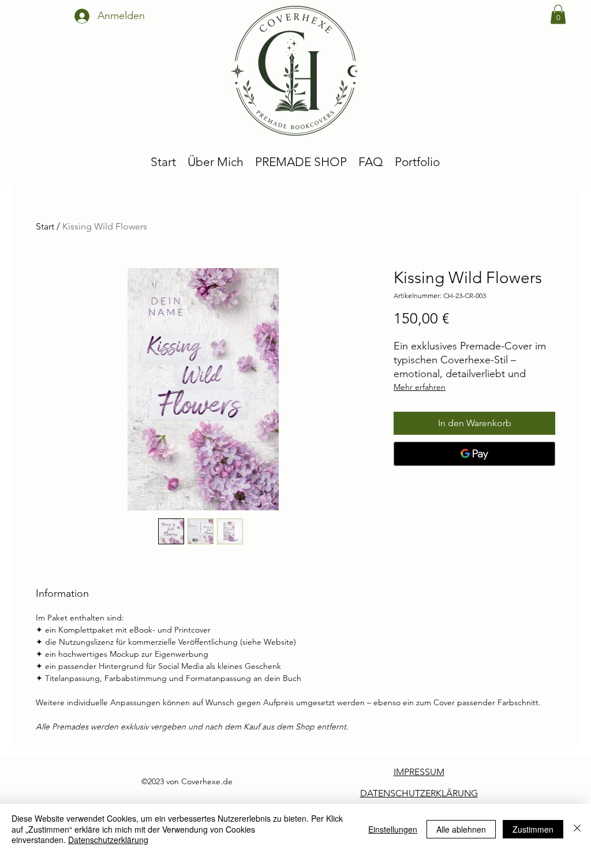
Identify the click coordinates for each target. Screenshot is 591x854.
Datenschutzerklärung (108, 839)
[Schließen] (577, 829)
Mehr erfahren (420, 387)
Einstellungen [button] (392, 829)
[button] (558, 14)
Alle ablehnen (461, 829)
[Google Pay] (474, 454)
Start (45, 226)
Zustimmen (533, 829)
